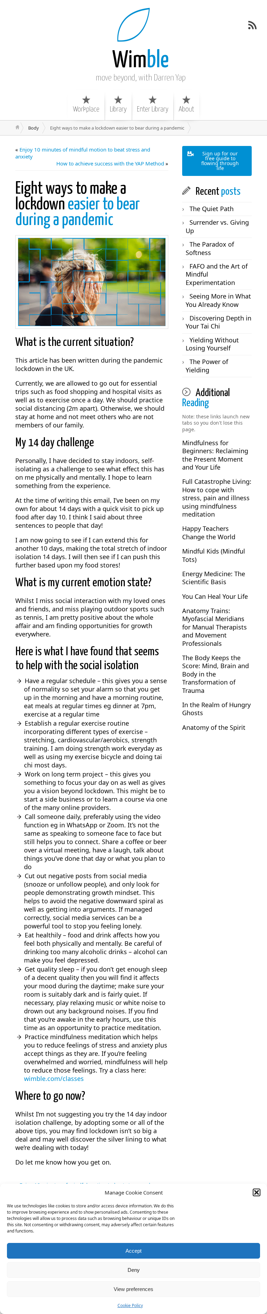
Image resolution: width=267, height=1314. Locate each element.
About (186, 109)
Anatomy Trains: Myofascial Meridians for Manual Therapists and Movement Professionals (214, 627)
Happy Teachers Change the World (208, 532)
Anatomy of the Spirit (213, 727)
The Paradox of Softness (210, 248)
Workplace (86, 109)
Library (118, 109)
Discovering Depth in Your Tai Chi (218, 322)
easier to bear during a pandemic (77, 205)
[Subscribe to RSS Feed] (252, 25)
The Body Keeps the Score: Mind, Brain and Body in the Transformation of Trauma (215, 674)
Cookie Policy (130, 1305)
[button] (256, 1192)
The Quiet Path (211, 208)
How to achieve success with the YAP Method (110, 163)
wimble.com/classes (54, 1078)
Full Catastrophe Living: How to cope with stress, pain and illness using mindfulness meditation (216, 497)
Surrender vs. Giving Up (217, 226)
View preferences (133, 1289)
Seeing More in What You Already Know (218, 300)
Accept (133, 1251)
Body (33, 128)
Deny (134, 1270)
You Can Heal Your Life (215, 596)
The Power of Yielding (207, 365)
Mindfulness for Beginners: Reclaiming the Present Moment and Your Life (215, 455)
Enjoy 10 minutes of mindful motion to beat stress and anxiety (82, 153)
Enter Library (152, 109)
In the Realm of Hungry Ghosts (216, 709)
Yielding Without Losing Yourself (212, 344)
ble (140, 60)
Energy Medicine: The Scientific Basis (213, 578)
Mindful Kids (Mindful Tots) (213, 555)
